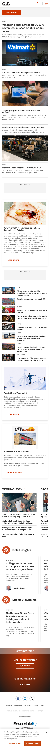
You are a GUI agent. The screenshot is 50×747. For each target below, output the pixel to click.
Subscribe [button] (25, 666)
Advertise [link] (27, 705)
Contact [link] (40, 711)
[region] (25, 738)
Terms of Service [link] (13, 711)
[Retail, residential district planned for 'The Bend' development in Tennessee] (8, 348)
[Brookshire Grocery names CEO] (8, 301)
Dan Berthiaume (20, 588)
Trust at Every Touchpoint (15, 393)
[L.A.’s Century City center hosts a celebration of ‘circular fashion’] (8, 358)
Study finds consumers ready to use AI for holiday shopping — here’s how (19, 516)
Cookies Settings (25, 717)
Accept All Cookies (32, 743)
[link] (18, 698)
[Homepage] (6, 4)
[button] (46, 3)
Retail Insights (21, 550)
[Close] (46, 732)
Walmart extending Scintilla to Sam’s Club (18, 535)
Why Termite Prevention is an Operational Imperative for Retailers (22, 229)
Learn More (13, 260)
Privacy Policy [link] (39, 705)
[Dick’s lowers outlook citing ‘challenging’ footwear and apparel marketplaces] (8, 292)
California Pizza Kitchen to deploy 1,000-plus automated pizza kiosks (17, 522)
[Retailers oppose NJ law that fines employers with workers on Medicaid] (8, 337)
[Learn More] (25, 213)
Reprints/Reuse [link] (28, 711)
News (19, 288)
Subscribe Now (14, 472)
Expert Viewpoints (24, 599)
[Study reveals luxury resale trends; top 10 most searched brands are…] (8, 318)
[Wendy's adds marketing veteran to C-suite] (8, 310)
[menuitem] (18, 698)
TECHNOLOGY (12, 489)
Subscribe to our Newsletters (17, 452)
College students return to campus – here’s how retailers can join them (18, 529)
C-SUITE (19, 307)
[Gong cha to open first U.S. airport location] (8, 327)
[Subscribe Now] (25, 437)
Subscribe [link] (18, 705)
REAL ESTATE (21, 355)
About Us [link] (9, 705)
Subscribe (11, 12)
